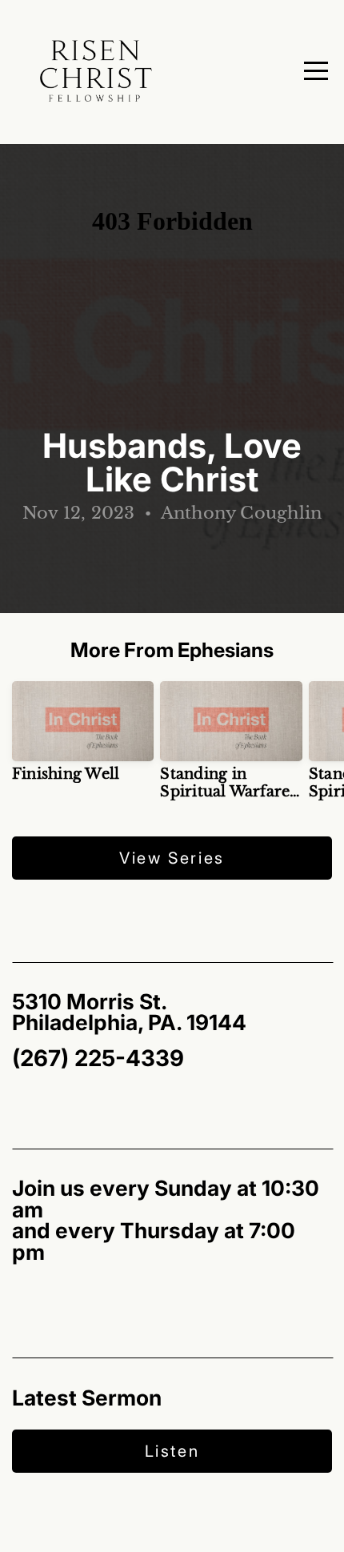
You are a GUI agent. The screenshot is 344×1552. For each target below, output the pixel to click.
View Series (172, 858)
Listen (172, 1451)
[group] (83, 738)
